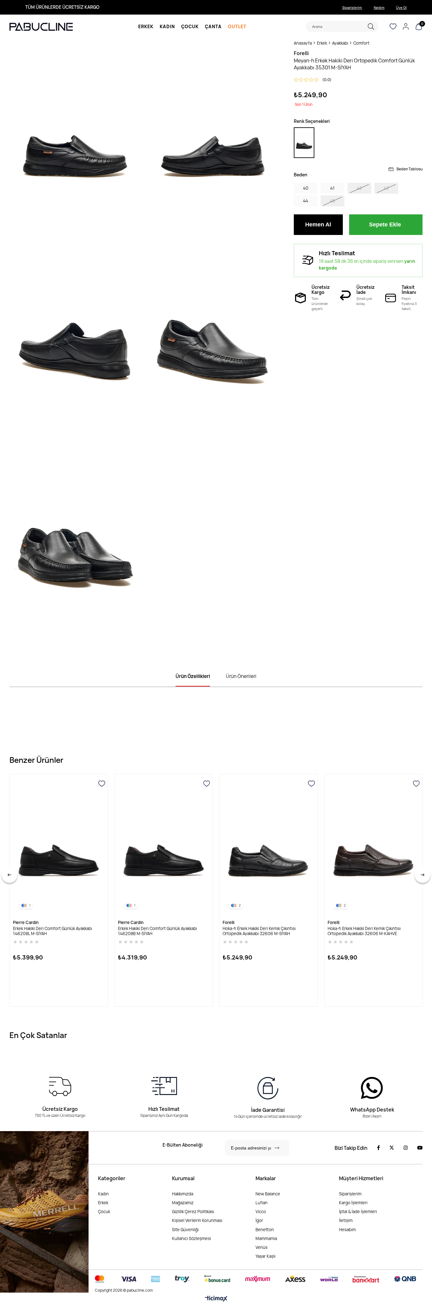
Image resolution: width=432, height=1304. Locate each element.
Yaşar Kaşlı (265, 1256)
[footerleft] (44, 1212)
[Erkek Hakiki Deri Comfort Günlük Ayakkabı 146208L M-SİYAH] (59, 846)
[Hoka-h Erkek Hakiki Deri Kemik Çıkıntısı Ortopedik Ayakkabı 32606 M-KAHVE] (373, 846)
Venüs (262, 1247)
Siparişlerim (352, 7)
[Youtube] (420, 1147)
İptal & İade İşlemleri (358, 1211)
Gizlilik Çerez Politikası (193, 1211)
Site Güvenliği (185, 1229)
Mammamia (266, 1238)
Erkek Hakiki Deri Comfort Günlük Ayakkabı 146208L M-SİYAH (52, 931)
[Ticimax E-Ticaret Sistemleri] (216, 1299)
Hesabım (347, 1229)
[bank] (255, 1279)
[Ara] (370, 26)
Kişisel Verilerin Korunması (197, 1220)
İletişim (346, 1220)
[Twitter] (391, 1147)
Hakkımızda (182, 1194)
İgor (259, 1220)
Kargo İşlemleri (353, 1203)
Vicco (261, 1211)
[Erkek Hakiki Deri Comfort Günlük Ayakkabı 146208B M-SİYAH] (164, 846)
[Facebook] (378, 1147)
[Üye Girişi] (406, 26)
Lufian (262, 1203)
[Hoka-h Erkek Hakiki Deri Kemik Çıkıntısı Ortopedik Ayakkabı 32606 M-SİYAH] (268, 846)
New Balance (268, 1194)
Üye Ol (401, 7)
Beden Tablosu (410, 169)
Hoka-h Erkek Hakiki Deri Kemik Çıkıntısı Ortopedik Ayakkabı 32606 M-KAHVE (364, 931)
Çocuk (104, 1211)
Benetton (265, 1229)
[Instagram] (406, 1147)
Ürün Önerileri (241, 676)
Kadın (103, 1194)
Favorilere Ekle (101, 784)
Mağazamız (183, 1203)
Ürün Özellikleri (193, 676)
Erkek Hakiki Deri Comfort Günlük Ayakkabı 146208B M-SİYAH (157, 931)
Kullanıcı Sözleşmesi (191, 1238)
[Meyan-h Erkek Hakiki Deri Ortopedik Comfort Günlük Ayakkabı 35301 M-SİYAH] (304, 142)
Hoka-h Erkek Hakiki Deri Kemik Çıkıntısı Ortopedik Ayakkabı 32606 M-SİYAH (259, 931)
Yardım (379, 7)
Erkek (103, 1203)
